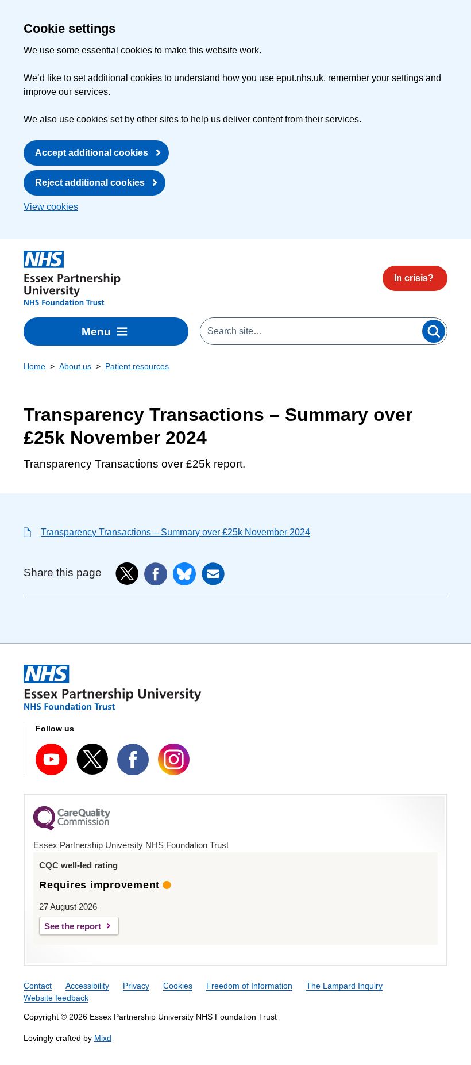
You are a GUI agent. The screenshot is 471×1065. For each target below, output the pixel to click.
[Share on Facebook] (155, 573)
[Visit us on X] (92, 759)
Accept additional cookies (91, 153)
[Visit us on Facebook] (133, 759)
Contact (38, 985)
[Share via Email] (213, 573)
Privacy (136, 985)
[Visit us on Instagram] (174, 759)
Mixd (102, 1038)
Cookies (177, 985)
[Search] (433, 331)
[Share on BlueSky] (184, 573)
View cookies (51, 207)
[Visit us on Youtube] (51, 759)
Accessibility (87, 985)
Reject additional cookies (90, 182)
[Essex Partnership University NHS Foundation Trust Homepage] (72, 278)
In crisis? (414, 278)
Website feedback (56, 997)
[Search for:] (310, 331)
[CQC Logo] (71, 827)
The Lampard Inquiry (344, 985)
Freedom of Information (249, 985)
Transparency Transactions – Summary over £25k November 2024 (175, 532)
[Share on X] (126, 573)
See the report (72, 926)
